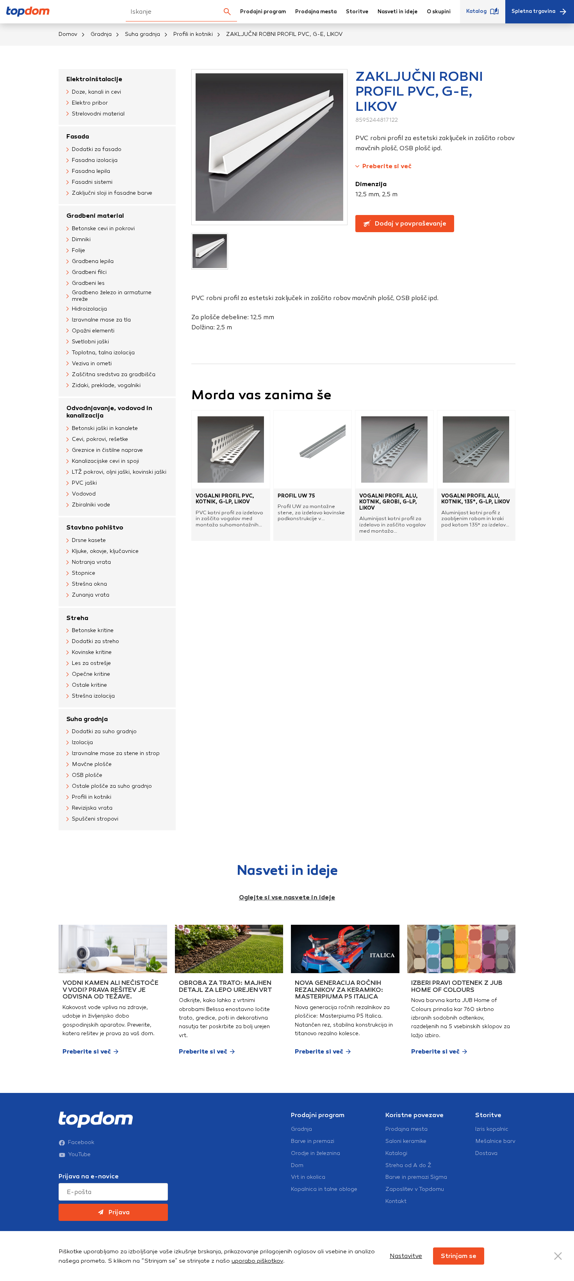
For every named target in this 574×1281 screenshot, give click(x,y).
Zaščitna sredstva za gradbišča (113, 374)
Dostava (486, 1153)
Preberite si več (387, 166)
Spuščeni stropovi (95, 819)
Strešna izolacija (93, 696)
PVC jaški (84, 483)
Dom (297, 1165)
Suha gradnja (142, 34)
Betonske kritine (93, 630)
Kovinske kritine (92, 652)
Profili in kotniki (193, 34)
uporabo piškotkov (257, 1260)
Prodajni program (263, 12)
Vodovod (84, 493)
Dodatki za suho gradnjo (104, 731)
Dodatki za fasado (96, 149)
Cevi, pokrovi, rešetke (100, 439)
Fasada (77, 136)
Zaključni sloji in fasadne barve (112, 193)
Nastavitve (406, 1256)
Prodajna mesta (316, 12)
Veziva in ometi (92, 363)
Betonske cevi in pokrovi (103, 228)
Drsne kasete (89, 540)
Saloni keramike (405, 1141)
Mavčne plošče (92, 764)
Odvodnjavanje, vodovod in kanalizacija (109, 411)
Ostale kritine (89, 685)
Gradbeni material (95, 215)
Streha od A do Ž (408, 1165)
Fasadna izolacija (95, 160)
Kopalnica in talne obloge (324, 1189)
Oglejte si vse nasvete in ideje (287, 897)
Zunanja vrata (90, 595)
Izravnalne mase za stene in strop (116, 753)
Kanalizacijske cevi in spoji (105, 461)
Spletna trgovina (533, 11)
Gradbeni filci (89, 272)
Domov (68, 34)
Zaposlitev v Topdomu (414, 1189)
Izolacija (82, 742)
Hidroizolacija (89, 309)
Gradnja (101, 34)
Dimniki (81, 239)
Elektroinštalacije (94, 79)
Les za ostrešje (91, 663)
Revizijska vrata (92, 808)
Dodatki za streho (95, 641)
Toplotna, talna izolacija (103, 352)
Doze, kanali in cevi (96, 92)
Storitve (357, 12)
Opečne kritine (91, 674)
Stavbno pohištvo (94, 527)
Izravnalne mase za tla (101, 319)
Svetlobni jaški (90, 341)
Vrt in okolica (308, 1177)
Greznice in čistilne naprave (107, 450)
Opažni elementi (93, 330)
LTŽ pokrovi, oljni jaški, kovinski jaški (119, 472)
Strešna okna (89, 584)
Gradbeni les (88, 283)
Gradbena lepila (93, 261)
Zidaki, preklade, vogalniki (106, 385)
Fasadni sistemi (92, 182)
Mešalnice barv (495, 1141)
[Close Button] (558, 1256)
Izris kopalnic (491, 1129)
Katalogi (396, 1153)
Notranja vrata (91, 562)
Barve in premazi (312, 1141)
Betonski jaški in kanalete (105, 428)
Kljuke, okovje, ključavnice (105, 551)
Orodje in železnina (315, 1153)
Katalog (476, 11)
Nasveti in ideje (397, 12)
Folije (78, 250)
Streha (77, 618)
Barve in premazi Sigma (416, 1177)
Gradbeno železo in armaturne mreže (112, 296)
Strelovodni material (98, 113)
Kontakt (395, 1201)
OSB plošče (87, 775)
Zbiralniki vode (91, 504)
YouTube (79, 1154)
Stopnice (83, 573)
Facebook (81, 1142)
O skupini (439, 12)
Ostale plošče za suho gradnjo (112, 786)
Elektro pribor (90, 102)
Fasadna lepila (91, 171)
